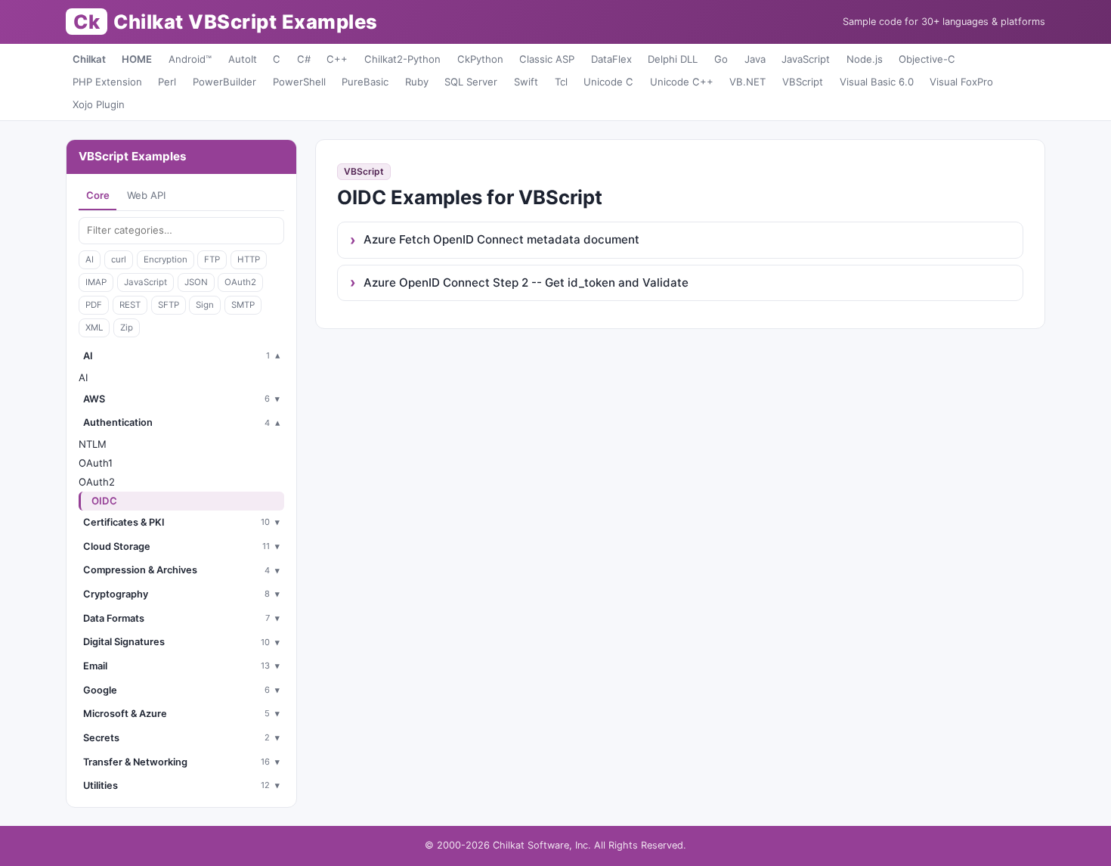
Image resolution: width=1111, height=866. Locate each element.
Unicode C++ (681, 82)
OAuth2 (240, 282)
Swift (526, 82)
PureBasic (365, 82)
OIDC (104, 501)
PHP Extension (107, 82)
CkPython (480, 59)
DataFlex (611, 59)
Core (98, 195)
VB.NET (747, 82)
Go (721, 59)
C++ (337, 59)
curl (118, 259)
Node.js (864, 59)
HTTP (248, 259)
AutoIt (242, 59)
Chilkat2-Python (402, 59)
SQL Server (470, 82)
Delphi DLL (673, 59)
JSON (196, 282)
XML (94, 327)
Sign (205, 305)
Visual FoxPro (961, 82)
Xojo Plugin (99, 104)
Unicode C (608, 82)
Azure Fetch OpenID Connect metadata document (501, 239)
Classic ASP (546, 59)
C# (304, 59)
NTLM (93, 444)
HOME (137, 59)
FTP (212, 259)
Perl (167, 82)
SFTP (168, 305)
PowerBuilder (224, 82)
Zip (126, 327)
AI (89, 259)
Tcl (561, 82)
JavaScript (805, 59)
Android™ (190, 59)
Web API (146, 195)
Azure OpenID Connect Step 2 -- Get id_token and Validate (526, 282)
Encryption (165, 259)
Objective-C (927, 59)
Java (755, 59)
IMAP (96, 282)
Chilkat (89, 59)
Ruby (417, 82)
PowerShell (299, 82)
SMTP (243, 305)
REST (130, 305)
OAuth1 (96, 463)
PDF (93, 305)
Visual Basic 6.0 (877, 82)
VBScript (802, 82)
